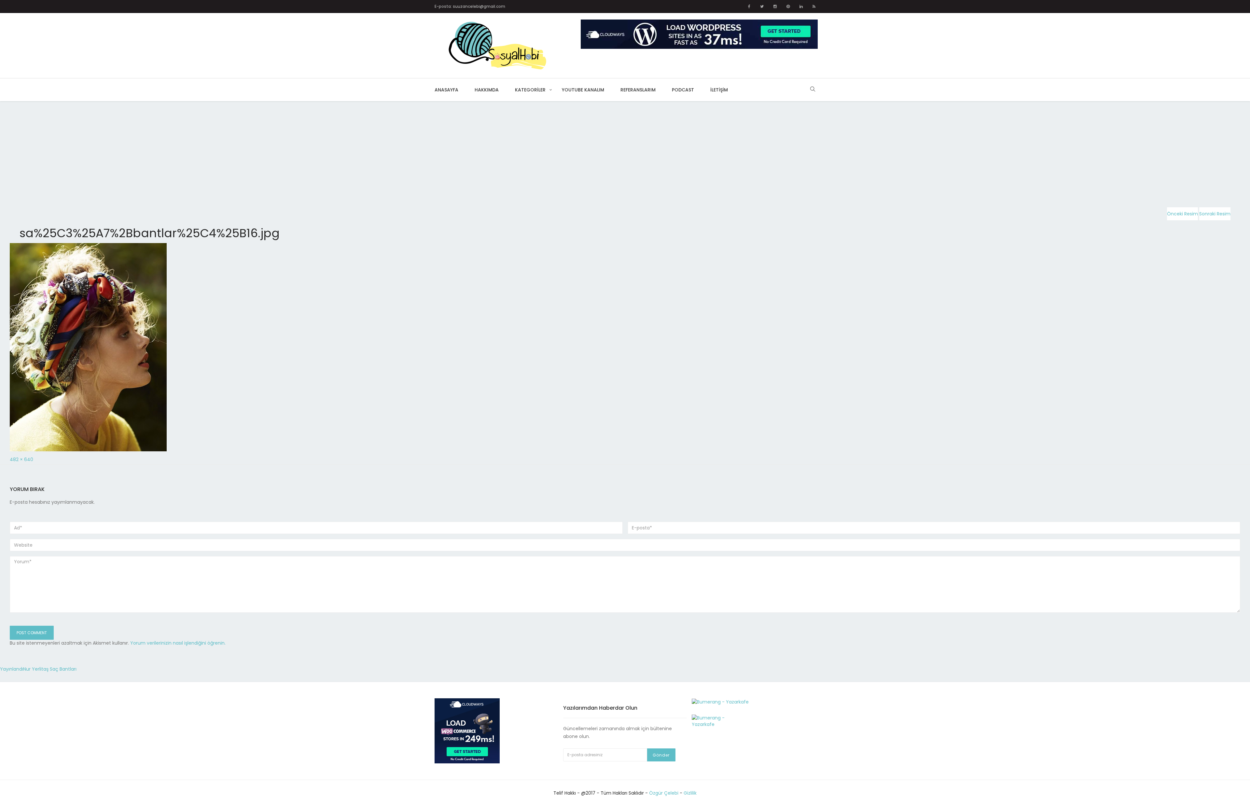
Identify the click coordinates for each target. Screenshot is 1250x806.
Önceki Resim (1182, 214)
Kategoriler (530, 90)
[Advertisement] (195, 149)
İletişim (719, 90)
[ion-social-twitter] (762, 6)
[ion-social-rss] (813, 6)
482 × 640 (21, 459)
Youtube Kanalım (583, 90)
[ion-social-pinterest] (788, 6)
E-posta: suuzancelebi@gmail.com (470, 6)
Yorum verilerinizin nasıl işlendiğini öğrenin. (178, 643)
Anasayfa (446, 90)
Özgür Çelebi (663, 793)
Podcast (683, 90)
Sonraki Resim (1214, 214)
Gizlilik (690, 793)
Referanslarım (638, 90)
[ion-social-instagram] (775, 6)
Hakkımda (487, 90)
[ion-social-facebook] (749, 6)
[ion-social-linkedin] (801, 6)
